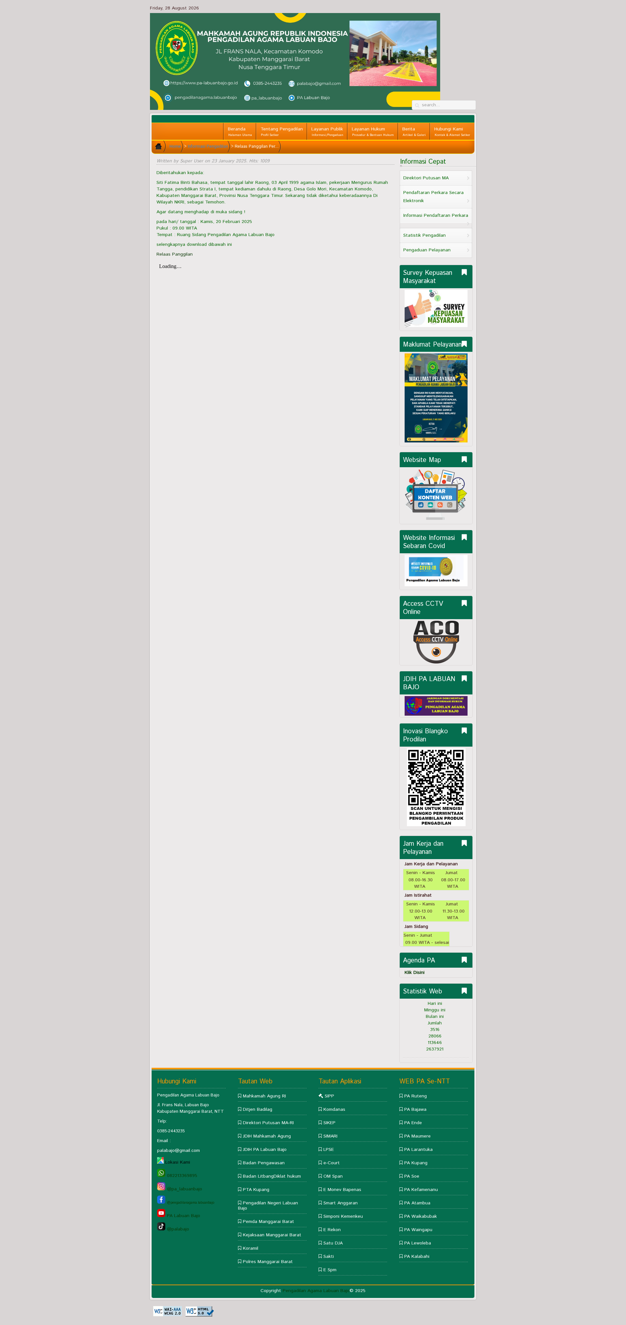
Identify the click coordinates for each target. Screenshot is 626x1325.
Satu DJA (333, 1243)
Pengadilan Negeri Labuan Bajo (268, 1206)
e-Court (331, 1163)
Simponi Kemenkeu (343, 1216)
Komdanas (334, 1109)
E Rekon (332, 1230)
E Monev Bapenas (342, 1189)
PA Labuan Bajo (182, 1216)
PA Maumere (417, 1136)
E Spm (329, 1270)
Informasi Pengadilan (208, 146)
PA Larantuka (418, 1149)
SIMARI (330, 1136)
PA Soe (411, 1176)
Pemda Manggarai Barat (268, 1221)
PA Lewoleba (417, 1243)
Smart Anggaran (340, 1203)
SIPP (329, 1096)
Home (175, 146)
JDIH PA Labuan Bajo (265, 1149)
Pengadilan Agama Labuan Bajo (316, 1291)
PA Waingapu (418, 1230)
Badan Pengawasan (264, 1163)
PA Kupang (415, 1163)
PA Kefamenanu (421, 1189)
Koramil (250, 1248)
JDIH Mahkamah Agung (267, 1136)
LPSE (328, 1149)
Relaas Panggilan (174, 254)
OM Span (332, 1176)
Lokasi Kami (177, 1162)
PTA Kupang (256, 1189)
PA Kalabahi (416, 1256)
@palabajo (177, 1229)
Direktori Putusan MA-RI (268, 1123)
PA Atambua (417, 1203)
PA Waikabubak (420, 1216)
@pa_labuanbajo (183, 1189)
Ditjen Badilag (257, 1109)
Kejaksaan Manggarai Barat (272, 1235)
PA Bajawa (415, 1109)
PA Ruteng (415, 1096)
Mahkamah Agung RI (264, 1096)
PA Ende (413, 1123)
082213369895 (181, 1175)
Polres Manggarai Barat (268, 1261)
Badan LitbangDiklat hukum (272, 1176)
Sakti (328, 1256)
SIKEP (329, 1123)
